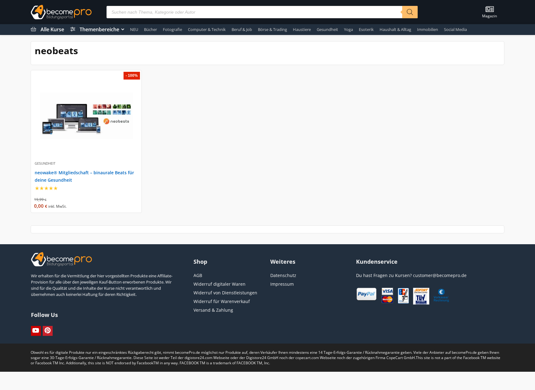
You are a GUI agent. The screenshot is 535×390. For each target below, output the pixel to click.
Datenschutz (283, 275)
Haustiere (302, 29)
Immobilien (427, 29)
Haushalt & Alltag (395, 29)
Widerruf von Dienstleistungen (225, 293)
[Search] (410, 12)
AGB (198, 275)
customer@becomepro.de (440, 275)
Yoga (348, 29)
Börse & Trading (272, 29)
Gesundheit (327, 29)
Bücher (150, 29)
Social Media (455, 29)
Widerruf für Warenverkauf (222, 301)
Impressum (282, 284)
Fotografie (172, 29)
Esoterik (366, 29)
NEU (134, 29)
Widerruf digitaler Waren (220, 284)
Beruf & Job (242, 29)
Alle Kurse (52, 29)
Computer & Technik (207, 29)
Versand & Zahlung (213, 310)
